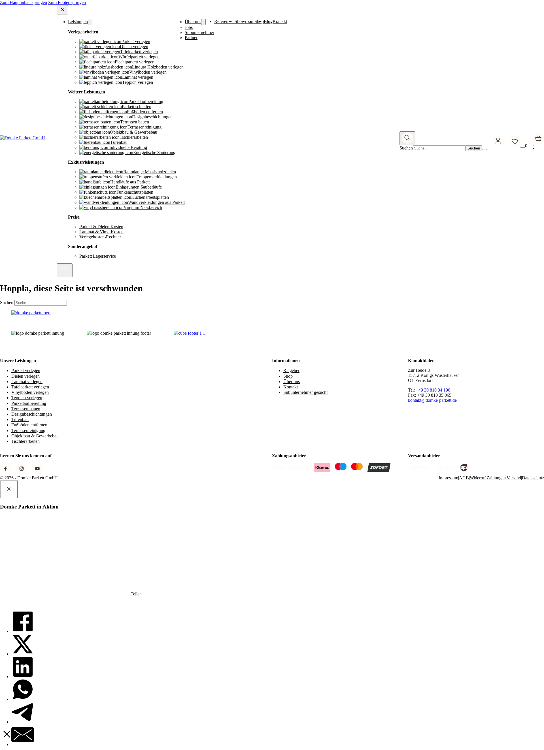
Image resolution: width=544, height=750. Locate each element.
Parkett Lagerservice (97, 256)
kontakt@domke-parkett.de (432, 400)
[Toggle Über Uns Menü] (203, 22)
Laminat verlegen (26, 381)
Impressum (448, 477)
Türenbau (20, 419)
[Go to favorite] (517, 145)
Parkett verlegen (25, 370)
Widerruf (478, 477)
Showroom (244, 21)
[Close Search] (484, 149)
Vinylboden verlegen (30, 392)
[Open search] (407, 138)
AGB (464, 477)
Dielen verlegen (25, 376)
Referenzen (224, 21)
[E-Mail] (22, 744)
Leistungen (78, 21)
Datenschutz (533, 477)
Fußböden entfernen (29, 424)
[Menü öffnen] (65, 270)
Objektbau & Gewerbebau (35, 435)
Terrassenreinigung (28, 430)
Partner (191, 37)
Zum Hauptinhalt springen (23, 2)
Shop (288, 376)
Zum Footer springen (67, 2)
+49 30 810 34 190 (433, 390)
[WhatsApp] (22, 699)
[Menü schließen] (62, 9)
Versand (514, 477)
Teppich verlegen (26, 397)
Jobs (189, 27)
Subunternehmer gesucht (305, 392)
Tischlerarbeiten (25, 441)
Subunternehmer (199, 32)
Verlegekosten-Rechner (100, 236)
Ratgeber (291, 370)
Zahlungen (496, 477)
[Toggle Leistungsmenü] (90, 22)
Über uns (193, 21)
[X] (22, 653)
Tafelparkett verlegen (30, 386)
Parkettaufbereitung (28, 403)
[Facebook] (22, 631)
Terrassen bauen (25, 408)
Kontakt (280, 21)
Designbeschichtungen (31, 414)
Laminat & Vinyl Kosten (101, 231)
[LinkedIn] (22, 676)
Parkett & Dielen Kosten (101, 226)
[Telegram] (22, 721)
